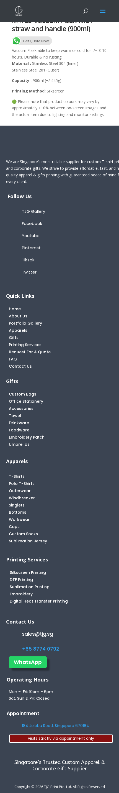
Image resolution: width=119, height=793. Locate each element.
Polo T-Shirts (22, 483)
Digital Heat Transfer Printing (39, 601)
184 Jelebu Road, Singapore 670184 (55, 725)
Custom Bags (22, 394)
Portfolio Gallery (25, 323)
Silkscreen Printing (28, 572)
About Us (18, 316)
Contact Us (20, 366)
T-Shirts (17, 476)
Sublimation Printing (30, 587)
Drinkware (19, 423)
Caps (14, 526)
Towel (15, 415)
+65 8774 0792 (40, 648)
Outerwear (20, 491)
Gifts (14, 337)
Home (15, 309)
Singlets (17, 505)
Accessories (21, 408)
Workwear (19, 519)
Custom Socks (23, 534)
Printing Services (25, 345)
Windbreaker (22, 498)
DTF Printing (21, 579)
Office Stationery (26, 401)
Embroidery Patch (27, 437)
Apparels (18, 330)
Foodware (19, 430)
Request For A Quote (30, 352)
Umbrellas (19, 444)
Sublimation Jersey (28, 541)
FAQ (13, 359)
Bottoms (17, 512)
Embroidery (21, 594)
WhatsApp (28, 662)
